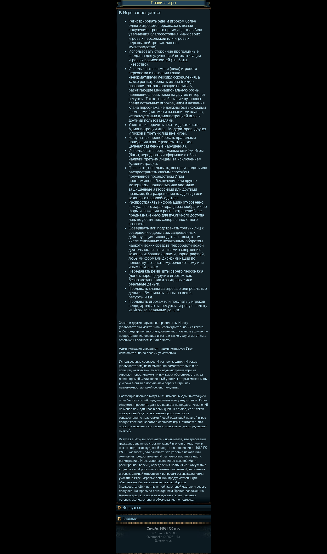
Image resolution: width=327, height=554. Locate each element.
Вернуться (131, 508)
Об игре (174, 528)
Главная (129, 518)
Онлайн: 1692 (156, 528)
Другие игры (163, 540)
